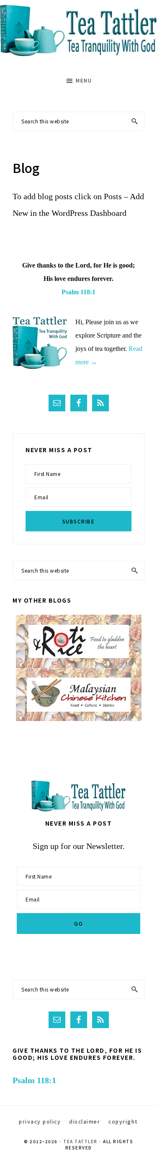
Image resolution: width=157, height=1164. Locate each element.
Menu (84, 80)
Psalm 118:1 (78, 291)
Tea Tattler (80, 1141)
